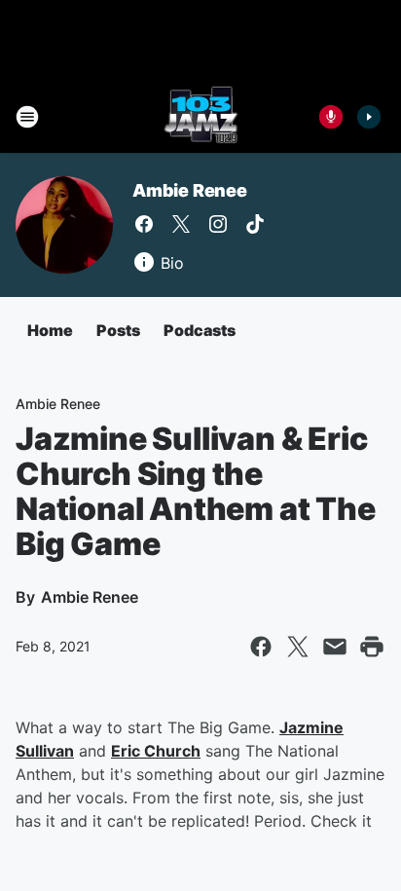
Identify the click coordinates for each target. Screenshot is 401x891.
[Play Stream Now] (369, 117)
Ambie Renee (189, 190)
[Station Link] (201, 117)
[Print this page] (371, 646)
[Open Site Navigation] (27, 117)
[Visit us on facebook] (144, 224)
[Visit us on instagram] (218, 224)
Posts (118, 330)
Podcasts (200, 330)
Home (50, 330)
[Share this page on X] (297, 646)
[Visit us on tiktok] (255, 224)
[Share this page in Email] (334, 646)
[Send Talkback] (331, 117)
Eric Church (155, 751)
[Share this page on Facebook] (260, 646)
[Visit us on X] (181, 224)
